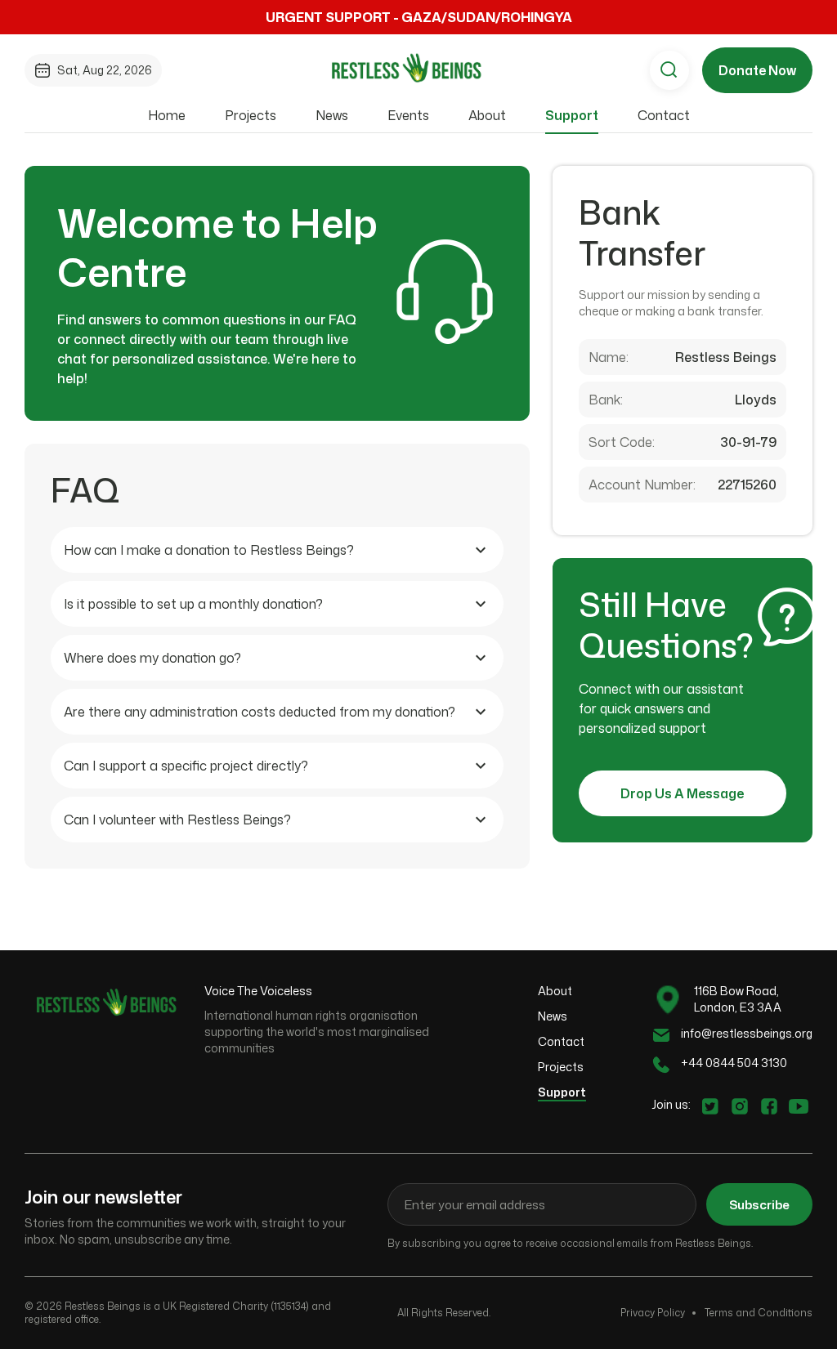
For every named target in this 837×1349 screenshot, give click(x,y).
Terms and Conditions (758, 1313)
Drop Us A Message (682, 793)
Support (571, 115)
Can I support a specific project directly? (186, 766)
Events (408, 115)
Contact (664, 115)
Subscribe (759, 1204)
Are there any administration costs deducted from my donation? (259, 712)
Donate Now (757, 70)
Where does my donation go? (152, 658)
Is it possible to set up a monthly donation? (193, 604)
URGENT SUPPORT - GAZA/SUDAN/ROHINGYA (419, 17)
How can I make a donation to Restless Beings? (209, 550)
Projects (250, 115)
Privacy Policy (652, 1313)
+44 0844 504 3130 (734, 1062)
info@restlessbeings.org (746, 1033)
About (487, 115)
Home (167, 115)
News (332, 115)
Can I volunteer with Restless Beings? (177, 820)
